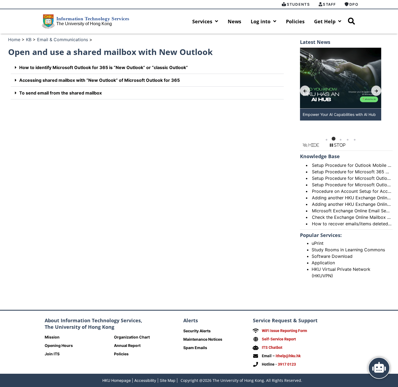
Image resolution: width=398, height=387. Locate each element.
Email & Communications (62, 39)
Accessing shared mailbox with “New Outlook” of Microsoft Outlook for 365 (99, 80)
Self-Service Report (279, 339)
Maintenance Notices (202, 339)
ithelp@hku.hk (288, 356)
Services (202, 21)
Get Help (324, 21)
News (234, 21)
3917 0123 (287, 364)
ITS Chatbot (272, 347)
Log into (260, 21)
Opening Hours (59, 345)
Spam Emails (195, 347)
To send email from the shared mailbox (60, 93)
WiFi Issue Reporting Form (284, 331)
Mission (52, 337)
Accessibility (145, 380)
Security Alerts (197, 331)
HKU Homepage (116, 380)
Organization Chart (132, 337)
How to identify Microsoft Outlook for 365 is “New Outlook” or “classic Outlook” (103, 67)
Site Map (167, 380)
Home (14, 39)
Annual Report (127, 345)
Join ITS (52, 354)
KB (28, 39)
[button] (147, 67)
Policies (295, 21)
